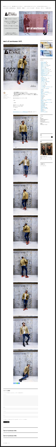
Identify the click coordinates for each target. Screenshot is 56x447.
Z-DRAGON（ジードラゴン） (44, 78)
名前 (4, 407)
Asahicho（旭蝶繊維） (44, 62)
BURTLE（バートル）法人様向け (45, 65)
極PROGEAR (42, 103)
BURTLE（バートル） (6, 96)
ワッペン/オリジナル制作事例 (44, 88)
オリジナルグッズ (43, 82)
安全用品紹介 (42, 96)
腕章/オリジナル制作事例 (44, 108)
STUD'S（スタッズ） (43, 74)
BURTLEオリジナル (43, 63)
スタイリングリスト (43, 84)
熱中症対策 (42, 105)
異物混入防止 (42, 106)
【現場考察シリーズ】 (43, 80)
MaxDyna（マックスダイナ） (44, 72)
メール (4, 411)
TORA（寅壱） (43, 77)
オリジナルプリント (43, 83)
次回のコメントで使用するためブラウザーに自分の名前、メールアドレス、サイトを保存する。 (16, 419)
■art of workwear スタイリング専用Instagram (20, 111)
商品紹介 (42, 95)
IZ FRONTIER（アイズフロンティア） (45, 71)
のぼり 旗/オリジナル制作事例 (45, 81)
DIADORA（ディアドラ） (6, 97)
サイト (4, 415)
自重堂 (42, 109)
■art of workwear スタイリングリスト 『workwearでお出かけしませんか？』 (36, 6)
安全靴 (42, 97)
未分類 (42, 101)
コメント (4, 394)
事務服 (42, 89)
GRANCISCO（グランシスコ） (44, 70)
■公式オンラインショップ (7, 6)
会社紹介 (42, 90)
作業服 (42, 91)
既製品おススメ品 (43, 100)
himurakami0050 (5, 94)
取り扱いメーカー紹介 (43, 94)
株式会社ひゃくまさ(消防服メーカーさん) (46, 102)
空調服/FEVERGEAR (43, 107)
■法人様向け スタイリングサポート (17, 6)
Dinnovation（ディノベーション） (45, 69)
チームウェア (42, 85)
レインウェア (42, 87)
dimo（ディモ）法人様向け (44, 68)
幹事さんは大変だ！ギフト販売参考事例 (46, 99)
